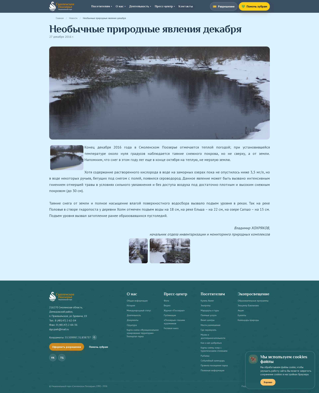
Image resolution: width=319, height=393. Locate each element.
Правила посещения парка (214, 365)
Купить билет (207, 300)
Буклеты (242, 315)
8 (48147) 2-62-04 (65, 320)
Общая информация (137, 300)
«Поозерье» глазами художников (174, 322)
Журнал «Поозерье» (174, 310)
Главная (60, 18)
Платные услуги (208, 315)
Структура (132, 325)
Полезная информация (212, 370)
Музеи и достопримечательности (213, 336)
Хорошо (268, 382)
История (131, 305)
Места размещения (210, 325)
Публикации (170, 315)
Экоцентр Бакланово (248, 305)
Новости (73, 18)
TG (62, 357)
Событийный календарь (213, 360)
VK (52, 357)
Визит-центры (207, 320)
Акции (241, 310)
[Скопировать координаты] (94, 337)
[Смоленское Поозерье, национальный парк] (61, 6)
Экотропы (206, 305)
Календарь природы (248, 320)
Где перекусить (208, 329)
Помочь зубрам (98, 346)
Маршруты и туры (210, 310)
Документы (132, 320)
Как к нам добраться (211, 342)
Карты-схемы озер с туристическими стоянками (214, 349)
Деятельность (134, 315)
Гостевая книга (171, 328)
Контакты (185, 6)
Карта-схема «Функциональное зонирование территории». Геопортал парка (143, 333)
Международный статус (139, 310)
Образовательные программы (253, 300)
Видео (167, 305)
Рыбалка (205, 355)
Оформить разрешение (66, 346)
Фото (166, 300)
